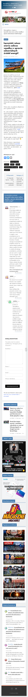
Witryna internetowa (10, 379)
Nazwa (7, 366)
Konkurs (6, 164)
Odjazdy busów (14, 3)
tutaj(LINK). (17, 144)
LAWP (12, 164)
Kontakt (20, 5)
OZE (21, 167)
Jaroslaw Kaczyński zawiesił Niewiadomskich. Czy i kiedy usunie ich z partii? (14, 646)
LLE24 (6, 56)
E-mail (7, 372)
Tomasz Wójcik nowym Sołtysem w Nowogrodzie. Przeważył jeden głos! (15, 661)
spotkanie (7, 170)
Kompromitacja (14, 162)
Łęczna (6, 39)
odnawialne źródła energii (11, 167)
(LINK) (18, 87)
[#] (14, 19)
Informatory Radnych (7, 5)
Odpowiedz (19, 272)
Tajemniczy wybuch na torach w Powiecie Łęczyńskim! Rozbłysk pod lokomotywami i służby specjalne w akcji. (17, 412)
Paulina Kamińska (14, 206)
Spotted (15, 5)
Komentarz (8, 348)
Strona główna (6, 3)
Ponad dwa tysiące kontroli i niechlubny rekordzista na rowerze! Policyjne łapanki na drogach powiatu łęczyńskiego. (16, 426)
